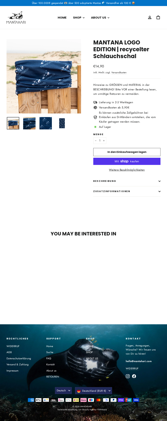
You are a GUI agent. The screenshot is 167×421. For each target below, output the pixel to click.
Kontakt (50, 364)
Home (49, 346)
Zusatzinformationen (111, 191)
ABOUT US (99, 17)
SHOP (77, 17)
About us (51, 370)
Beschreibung (104, 181)
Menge (98, 134)
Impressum (13, 370)
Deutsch (61, 390)
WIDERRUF (13, 346)
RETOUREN (52, 377)
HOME (62, 17)
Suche (49, 352)
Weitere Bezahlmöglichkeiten (127, 170)
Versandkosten (119, 72)
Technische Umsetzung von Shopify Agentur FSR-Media (82, 409)
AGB (9, 352)
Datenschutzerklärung (19, 358)
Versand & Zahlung (18, 364)
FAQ (48, 358)
